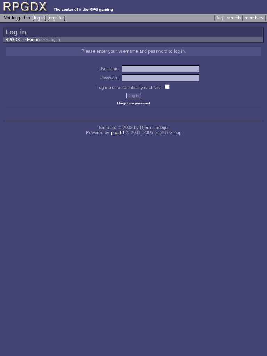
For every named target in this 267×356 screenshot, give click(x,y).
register (56, 18)
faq (220, 18)
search (234, 18)
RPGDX (12, 39)
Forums (34, 39)
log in (39, 18)
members (254, 18)
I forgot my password (133, 103)
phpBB (117, 132)
